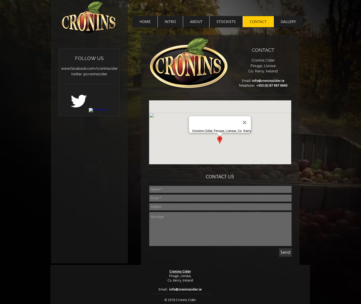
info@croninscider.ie (268, 80)
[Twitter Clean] (78, 101)
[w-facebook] (98, 117)
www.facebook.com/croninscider (89, 68)
